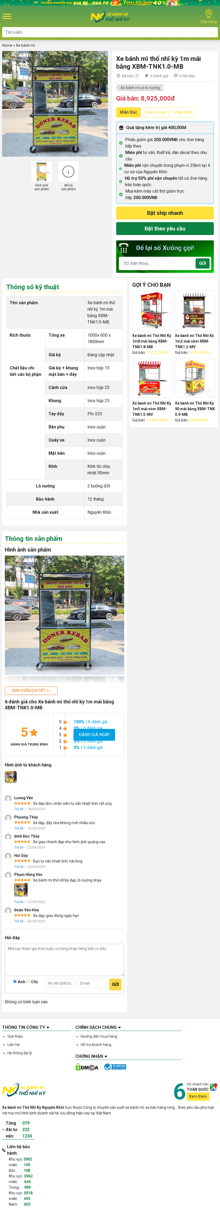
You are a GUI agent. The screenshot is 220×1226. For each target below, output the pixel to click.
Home (7, 45)
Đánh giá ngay (94, 734)
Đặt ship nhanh (165, 213)
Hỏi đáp (187, 76)
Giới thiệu (15, 1036)
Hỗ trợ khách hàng (96, 1045)
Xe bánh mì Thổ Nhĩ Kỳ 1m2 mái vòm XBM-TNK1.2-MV (194, 341)
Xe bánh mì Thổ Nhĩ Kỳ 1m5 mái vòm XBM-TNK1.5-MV (151, 409)
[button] (31, 691)
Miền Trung (155, 112)
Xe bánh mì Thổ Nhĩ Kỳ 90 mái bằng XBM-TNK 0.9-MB (195, 409)
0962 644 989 (28, 1182)
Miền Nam (183, 112)
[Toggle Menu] (7, 16)
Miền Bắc (128, 112)
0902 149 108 (28, 1165)
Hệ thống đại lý (20, 1053)
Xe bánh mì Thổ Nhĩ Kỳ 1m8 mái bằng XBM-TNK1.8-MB (151, 341)
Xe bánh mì (25, 45)
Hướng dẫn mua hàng (99, 1036)
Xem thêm (198, 1096)
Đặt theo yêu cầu (165, 228)
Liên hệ (13, 1045)
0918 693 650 (28, 1198)
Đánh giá (159, 76)
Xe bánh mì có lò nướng (140, 88)
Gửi (202, 263)
